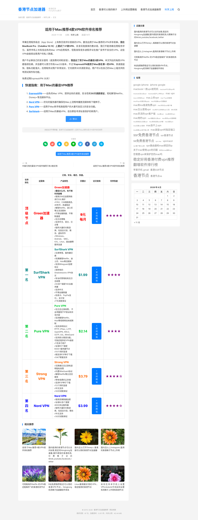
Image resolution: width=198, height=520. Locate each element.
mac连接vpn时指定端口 (163, 129)
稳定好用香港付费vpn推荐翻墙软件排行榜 (153, 162)
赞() (73, 119)
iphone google (157, 84)
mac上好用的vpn (139, 98)
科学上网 (169, 9)
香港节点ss (156, 176)
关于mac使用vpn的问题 (145, 150)
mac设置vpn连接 (139, 126)
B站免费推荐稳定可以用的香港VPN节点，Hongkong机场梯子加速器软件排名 (60, 487)
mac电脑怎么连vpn (154, 118)
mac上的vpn (152, 97)
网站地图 (113, 510)
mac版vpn (160, 114)
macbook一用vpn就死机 (145, 89)
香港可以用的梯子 (108, 9)
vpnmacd (168, 141)
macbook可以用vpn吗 (167, 89)
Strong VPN (61, 362)
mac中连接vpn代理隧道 (159, 101)
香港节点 (141, 175)
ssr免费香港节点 (146, 135)
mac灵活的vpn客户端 (144, 113)
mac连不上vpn (153, 125)
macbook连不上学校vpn (156, 94)
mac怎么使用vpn (142, 109)
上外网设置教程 (129, 9)
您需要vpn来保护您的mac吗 (147, 154)
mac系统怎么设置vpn (140, 122)
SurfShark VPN (63, 249)
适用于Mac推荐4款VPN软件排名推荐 (73, 29)
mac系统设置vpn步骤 (156, 122)
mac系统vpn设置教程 (169, 118)
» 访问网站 (97, 215)
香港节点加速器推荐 (150, 9)
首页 (93, 9)
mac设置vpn (169, 122)
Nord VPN (60, 396)
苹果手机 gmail (141, 169)
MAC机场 (174, 110)
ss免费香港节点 (143, 141)
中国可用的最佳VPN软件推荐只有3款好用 (40, 166)
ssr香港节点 (167, 135)
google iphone (141, 84)
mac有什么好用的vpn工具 (161, 110)
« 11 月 (137, 222)
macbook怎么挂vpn (140, 94)
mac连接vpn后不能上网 (141, 130)
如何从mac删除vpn (165, 150)
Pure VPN (60, 305)
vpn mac (158, 141)
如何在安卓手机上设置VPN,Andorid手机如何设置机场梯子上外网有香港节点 (112, 487)
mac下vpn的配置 (166, 98)
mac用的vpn (139, 118)
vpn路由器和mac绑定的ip (159, 145)
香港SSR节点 (157, 169)
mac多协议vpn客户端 (165, 105)
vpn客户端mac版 (139, 146)
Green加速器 (62, 187)
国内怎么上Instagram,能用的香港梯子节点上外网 (155, 51)
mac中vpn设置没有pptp (141, 101)
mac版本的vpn (170, 114)
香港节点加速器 (32, 9)
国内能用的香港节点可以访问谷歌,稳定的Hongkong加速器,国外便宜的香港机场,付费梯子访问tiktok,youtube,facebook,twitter (155, 34)
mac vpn (170, 93)
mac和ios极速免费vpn (144, 105)
